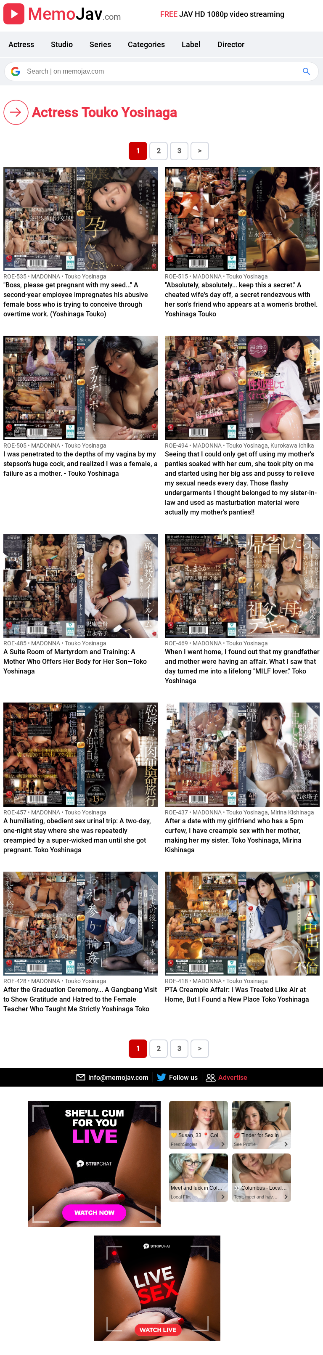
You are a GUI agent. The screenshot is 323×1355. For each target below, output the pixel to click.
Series (100, 44)
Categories (146, 44)
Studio (62, 44)
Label (191, 44)
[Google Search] (307, 71)
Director (230, 44)
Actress (21, 44)
